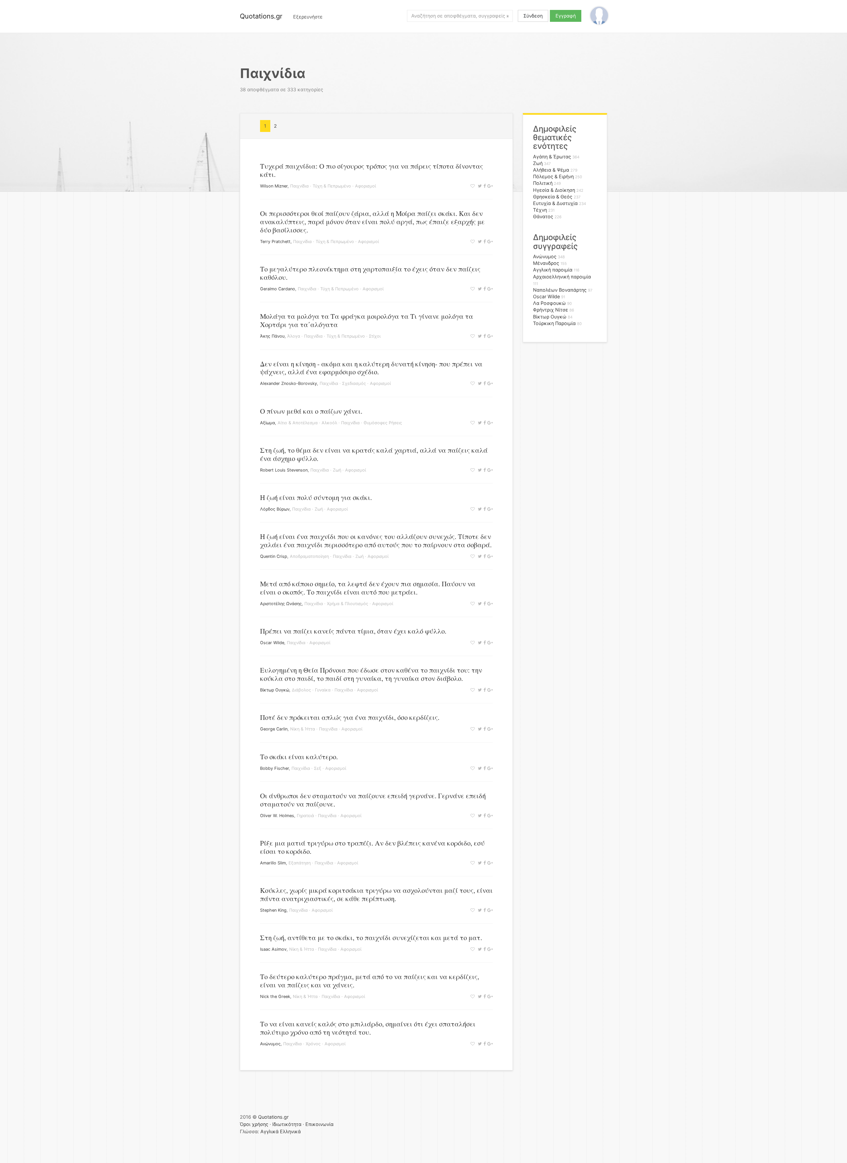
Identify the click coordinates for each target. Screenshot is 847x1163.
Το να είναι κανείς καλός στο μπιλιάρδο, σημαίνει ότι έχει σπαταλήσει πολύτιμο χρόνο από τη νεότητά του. (367, 1028)
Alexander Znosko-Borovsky (288, 383)
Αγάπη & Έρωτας (552, 156)
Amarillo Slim (273, 862)
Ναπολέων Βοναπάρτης (560, 290)
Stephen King (273, 910)
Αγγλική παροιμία (552, 269)
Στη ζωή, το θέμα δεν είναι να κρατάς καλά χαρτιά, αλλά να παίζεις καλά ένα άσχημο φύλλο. (374, 454)
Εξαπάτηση (300, 862)
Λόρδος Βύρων (275, 509)
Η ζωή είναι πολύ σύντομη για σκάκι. (316, 497)
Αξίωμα (267, 422)
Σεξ (317, 768)
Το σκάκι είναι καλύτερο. (299, 756)
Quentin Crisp (273, 556)
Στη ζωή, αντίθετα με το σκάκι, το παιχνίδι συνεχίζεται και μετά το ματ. (371, 937)
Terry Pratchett (275, 241)
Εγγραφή (566, 16)
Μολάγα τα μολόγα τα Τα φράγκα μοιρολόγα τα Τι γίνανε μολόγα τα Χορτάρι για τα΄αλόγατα (366, 320)
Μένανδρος (546, 263)
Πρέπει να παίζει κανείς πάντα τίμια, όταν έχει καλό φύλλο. (353, 631)
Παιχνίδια (299, 186)
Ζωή (337, 470)
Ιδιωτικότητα (286, 1124)
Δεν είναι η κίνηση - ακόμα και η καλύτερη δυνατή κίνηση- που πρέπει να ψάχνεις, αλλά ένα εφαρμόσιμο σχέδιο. (371, 368)
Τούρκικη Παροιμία (554, 323)
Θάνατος (543, 216)
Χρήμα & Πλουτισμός (347, 603)
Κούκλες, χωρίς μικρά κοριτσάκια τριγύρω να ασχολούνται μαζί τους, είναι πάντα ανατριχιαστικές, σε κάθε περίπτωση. (376, 894)
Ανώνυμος (270, 1043)
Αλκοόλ (329, 422)
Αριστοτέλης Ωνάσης (281, 603)
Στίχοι (374, 336)
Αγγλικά (269, 1131)
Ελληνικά (290, 1131)
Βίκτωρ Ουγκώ (274, 689)
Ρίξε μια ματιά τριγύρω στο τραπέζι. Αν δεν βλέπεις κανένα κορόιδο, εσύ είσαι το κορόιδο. (372, 847)
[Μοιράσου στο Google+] (489, 186)
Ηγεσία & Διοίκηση (554, 190)
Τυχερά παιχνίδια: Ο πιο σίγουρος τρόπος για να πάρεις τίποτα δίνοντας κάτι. (371, 170)
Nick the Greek (275, 996)
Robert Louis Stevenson (284, 470)
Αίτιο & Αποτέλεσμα (298, 422)
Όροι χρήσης (254, 1124)
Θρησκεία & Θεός (552, 196)
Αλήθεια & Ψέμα (551, 170)
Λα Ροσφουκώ (549, 303)
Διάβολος (301, 689)
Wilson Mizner (274, 186)
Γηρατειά (305, 815)
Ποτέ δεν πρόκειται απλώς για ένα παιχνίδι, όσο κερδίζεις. (349, 717)
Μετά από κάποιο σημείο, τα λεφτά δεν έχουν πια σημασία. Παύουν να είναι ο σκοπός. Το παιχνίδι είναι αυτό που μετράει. (367, 588)
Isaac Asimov (273, 949)
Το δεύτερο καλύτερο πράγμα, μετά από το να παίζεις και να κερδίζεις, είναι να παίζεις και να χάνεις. (369, 980)
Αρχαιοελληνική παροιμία (562, 276)
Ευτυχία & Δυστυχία (555, 203)
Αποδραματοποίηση (309, 556)
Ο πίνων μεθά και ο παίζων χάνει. (311, 411)
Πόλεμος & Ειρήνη (553, 176)
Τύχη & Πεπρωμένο (332, 186)
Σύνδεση (533, 16)
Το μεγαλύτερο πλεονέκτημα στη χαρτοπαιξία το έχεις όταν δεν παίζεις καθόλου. (370, 273)
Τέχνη (540, 210)
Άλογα (293, 336)
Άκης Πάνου (272, 336)
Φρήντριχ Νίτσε (550, 309)
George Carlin (274, 729)
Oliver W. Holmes (277, 815)
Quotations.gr (261, 16)
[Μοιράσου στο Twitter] (479, 186)
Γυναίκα (323, 689)
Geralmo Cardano (277, 288)
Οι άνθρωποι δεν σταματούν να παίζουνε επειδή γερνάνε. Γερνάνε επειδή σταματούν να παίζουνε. (373, 800)
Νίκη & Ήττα (302, 729)
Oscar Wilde (272, 642)
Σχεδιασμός (354, 383)
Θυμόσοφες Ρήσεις (383, 422)
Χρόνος (313, 1043)
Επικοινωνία (319, 1124)
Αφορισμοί (365, 186)
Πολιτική (543, 183)
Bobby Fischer (274, 768)
